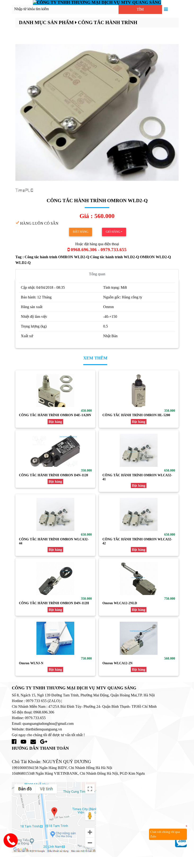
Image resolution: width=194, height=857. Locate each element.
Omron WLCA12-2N (117, 663)
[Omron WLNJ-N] (55, 638)
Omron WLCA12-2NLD (119, 603)
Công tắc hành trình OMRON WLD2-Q (57, 257)
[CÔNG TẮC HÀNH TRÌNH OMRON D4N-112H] (55, 578)
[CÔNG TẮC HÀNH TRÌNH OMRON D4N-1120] (55, 450)
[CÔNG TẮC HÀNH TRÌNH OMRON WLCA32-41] (138, 450)
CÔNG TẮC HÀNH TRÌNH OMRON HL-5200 (136, 415)
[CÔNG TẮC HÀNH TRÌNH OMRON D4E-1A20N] (55, 390)
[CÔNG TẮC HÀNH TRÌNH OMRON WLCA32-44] (55, 514)
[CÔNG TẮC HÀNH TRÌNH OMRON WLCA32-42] (138, 514)
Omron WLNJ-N (31, 663)
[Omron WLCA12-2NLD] (138, 578)
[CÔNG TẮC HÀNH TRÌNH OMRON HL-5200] (138, 390)
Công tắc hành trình (107, 22)
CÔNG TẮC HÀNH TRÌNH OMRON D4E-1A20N (55, 415)
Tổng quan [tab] (97, 274)
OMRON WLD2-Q (155, 257)
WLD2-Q (23, 263)
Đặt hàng (80, 231)
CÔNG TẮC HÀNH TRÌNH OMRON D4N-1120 (53, 475)
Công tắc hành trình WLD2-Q (115, 257)
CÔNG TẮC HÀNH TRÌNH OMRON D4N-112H (54, 603)
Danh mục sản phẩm (46, 22)
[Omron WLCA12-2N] (138, 638)
